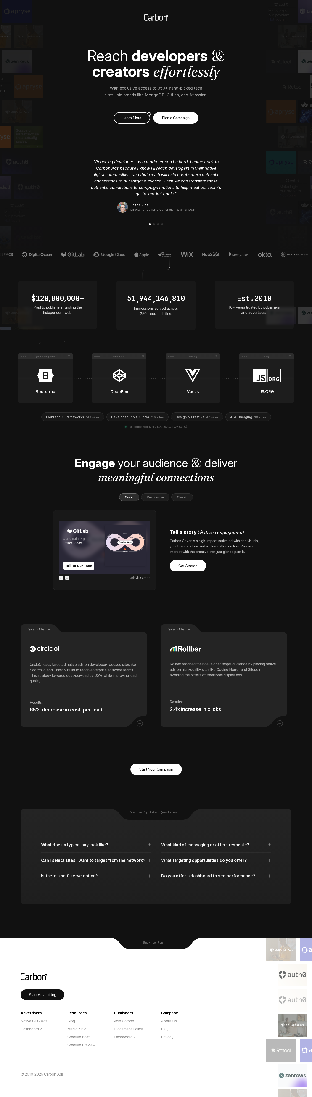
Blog (71, 1021)
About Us (169, 1021)
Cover (129, 497)
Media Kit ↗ (77, 1029)
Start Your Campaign (156, 769)
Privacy (167, 1037)
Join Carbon (124, 1021)
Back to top (154, 942)
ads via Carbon (140, 578)
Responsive (155, 497)
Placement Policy (128, 1029)
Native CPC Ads (34, 1021)
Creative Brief (78, 1037)
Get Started (187, 565)
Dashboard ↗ (32, 1029)
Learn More (131, 118)
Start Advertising (42, 994)
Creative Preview (81, 1045)
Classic (182, 497)
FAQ (164, 1029)
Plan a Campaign (176, 118)
